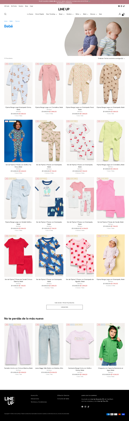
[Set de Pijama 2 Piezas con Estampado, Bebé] (49, 141)
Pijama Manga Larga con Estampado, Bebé (110, 107)
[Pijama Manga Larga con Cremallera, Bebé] (49, 83)
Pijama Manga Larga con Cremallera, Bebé (49, 107)
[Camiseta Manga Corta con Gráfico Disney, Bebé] (80, 344)
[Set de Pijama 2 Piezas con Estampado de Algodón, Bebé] (80, 255)
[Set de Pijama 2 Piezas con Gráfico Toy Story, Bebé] (18, 141)
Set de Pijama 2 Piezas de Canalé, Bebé (111, 222)
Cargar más (64, 307)
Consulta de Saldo (63, 399)
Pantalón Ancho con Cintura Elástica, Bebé (18, 368)
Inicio (5, 21)
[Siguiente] (102, 2)
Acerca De (34, 395)
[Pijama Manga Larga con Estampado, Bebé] (110, 83)
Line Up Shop (17, 413)
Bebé (11, 21)
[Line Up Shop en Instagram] (121, 6)
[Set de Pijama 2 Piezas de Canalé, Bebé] (110, 198)
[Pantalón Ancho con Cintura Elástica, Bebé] (18, 344)
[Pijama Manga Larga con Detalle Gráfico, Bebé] (18, 198)
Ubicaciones (35, 399)
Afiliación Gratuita (63, 395)
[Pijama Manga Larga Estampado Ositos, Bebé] (18, 83)
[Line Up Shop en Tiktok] (124, 6)
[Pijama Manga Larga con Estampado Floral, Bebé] (80, 83)
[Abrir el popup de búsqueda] (5, 14)
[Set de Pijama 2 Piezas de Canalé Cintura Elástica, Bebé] (18, 255)
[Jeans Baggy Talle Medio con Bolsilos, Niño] (49, 344)
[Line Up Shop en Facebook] (119, 6)
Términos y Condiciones (39, 402)
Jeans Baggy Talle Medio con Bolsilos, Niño (49, 368)
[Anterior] (27, 2)
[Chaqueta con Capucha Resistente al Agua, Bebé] (110, 344)
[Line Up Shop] (64, 9)
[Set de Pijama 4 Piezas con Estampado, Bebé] (80, 198)
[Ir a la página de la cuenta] (120, 14)
